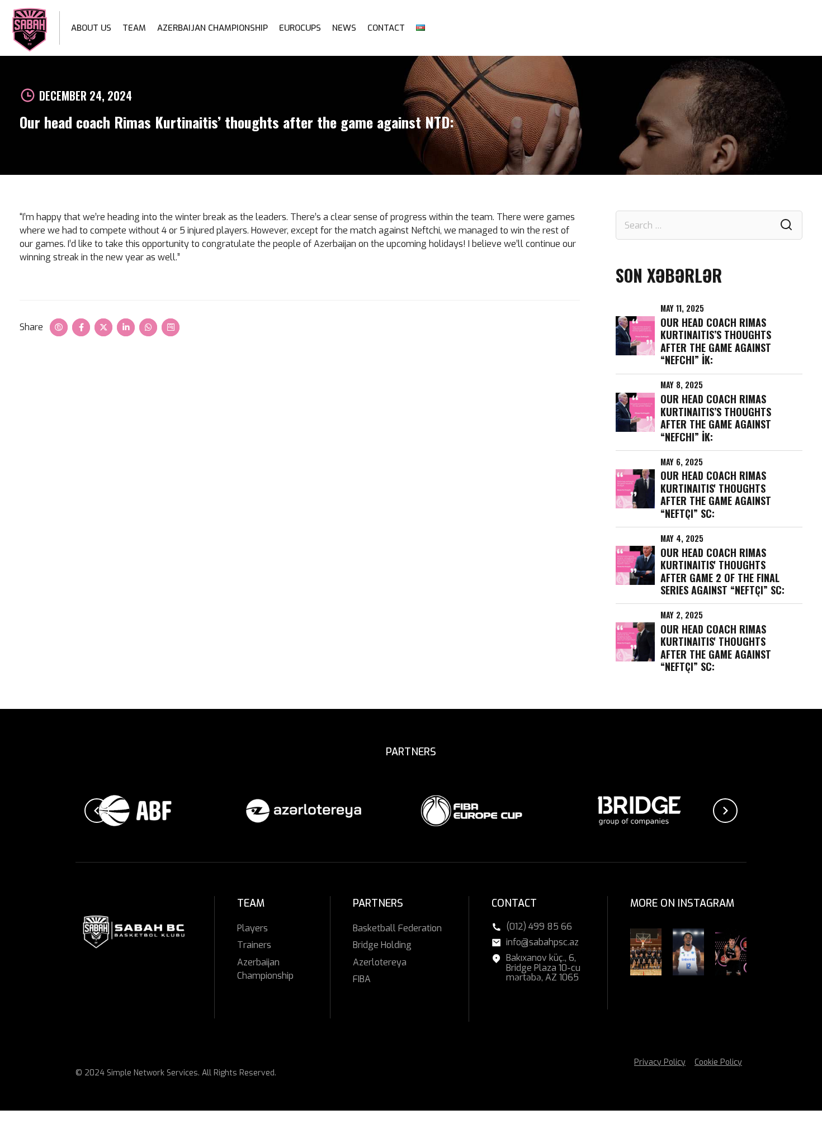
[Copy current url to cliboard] (59, 327)
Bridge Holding (382, 945)
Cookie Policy (718, 1062)
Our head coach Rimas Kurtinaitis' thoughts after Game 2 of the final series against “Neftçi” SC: (722, 571)
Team (134, 28)
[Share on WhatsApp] (148, 327)
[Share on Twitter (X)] (103, 327)
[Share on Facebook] (81, 327)
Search (786, 225)
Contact (386, 28)
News (344, 28)
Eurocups (300, 28)
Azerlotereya (380, 962)
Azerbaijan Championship (212, 28)
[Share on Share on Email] (170, 327)
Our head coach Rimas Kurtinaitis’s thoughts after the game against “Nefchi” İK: (715, 341)
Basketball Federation (397, 928)
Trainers (254, 945)
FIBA (362, 979)
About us (91, 28)
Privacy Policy (660, 1062)
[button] (96, 810)
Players (252, 928)
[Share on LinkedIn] (126, 327)
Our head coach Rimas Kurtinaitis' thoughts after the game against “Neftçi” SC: (715, 494)
